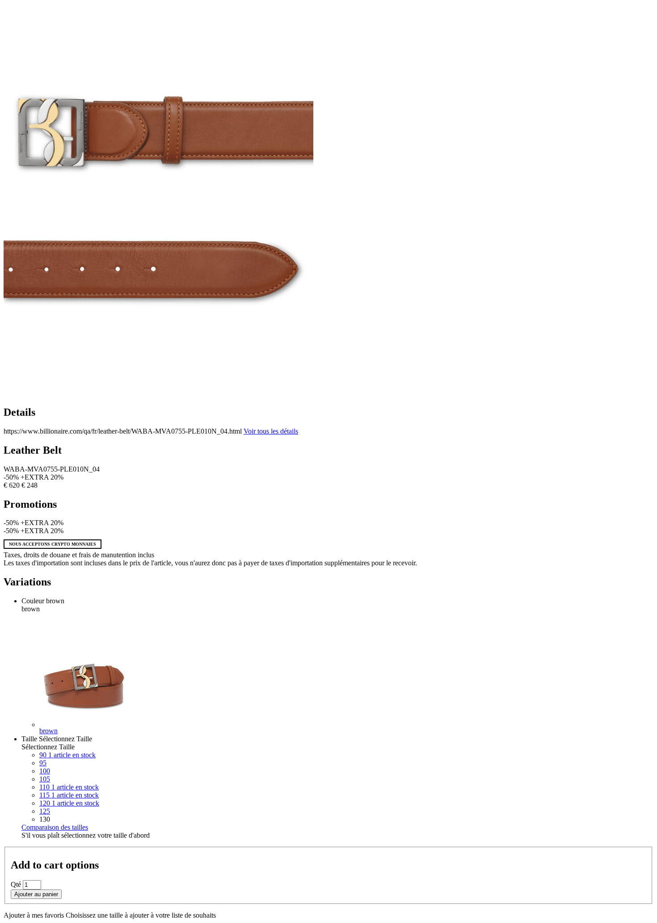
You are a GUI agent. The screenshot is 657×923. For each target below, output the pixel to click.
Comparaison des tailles (54, 827)
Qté (16, 884)
